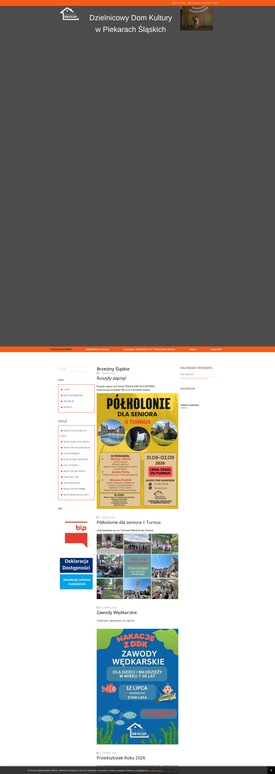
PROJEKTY (67, 407)
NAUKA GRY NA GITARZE (74, 471)
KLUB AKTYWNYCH (71, 453)
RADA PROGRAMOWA (73, 395)
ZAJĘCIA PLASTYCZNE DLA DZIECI (73, 433)
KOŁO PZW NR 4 (70, 465)
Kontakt (216, 349)
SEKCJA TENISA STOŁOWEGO (76, 441)
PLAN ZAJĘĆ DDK (71, 477)
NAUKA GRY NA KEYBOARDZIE (77, 447)
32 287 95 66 (180, 3)
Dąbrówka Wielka (97, 349)
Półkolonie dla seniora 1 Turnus (129, 522)
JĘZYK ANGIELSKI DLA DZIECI (76, 494)
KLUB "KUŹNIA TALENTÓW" (75, 459)
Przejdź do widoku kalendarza (194, 378)
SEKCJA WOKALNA (71, 483)
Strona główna (60, 349)
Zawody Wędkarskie (117, 612)
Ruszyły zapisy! (111, 378)
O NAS (66, 389)
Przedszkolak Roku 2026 (121, 758)
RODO (193, 349)
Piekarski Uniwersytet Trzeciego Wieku (149, 349)
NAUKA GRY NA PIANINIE (74, 488)
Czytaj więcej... (156, 770)
